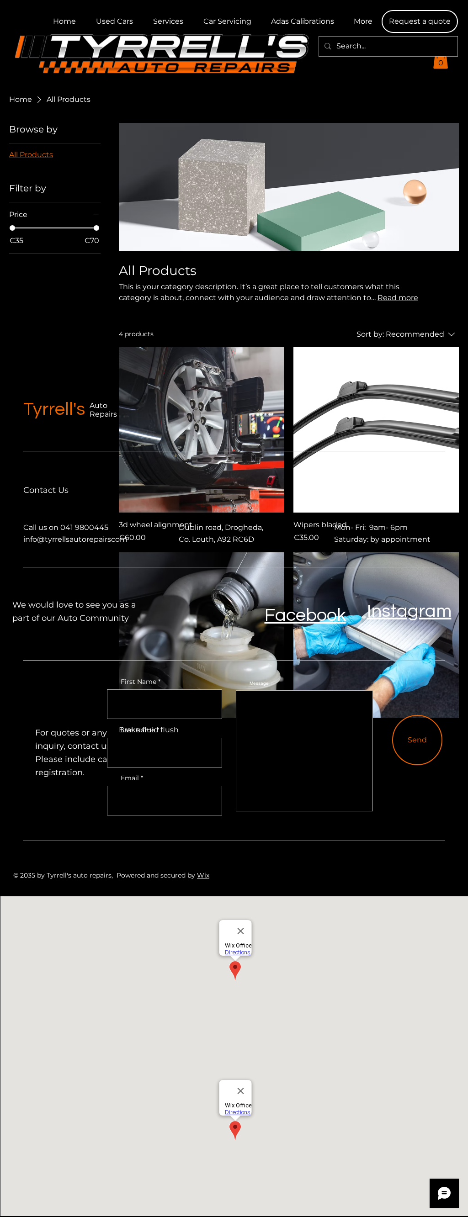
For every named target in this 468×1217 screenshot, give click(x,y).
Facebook (305, 615)
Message (259, 683)
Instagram (409, 611)
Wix (203, 875)
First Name (138, 681)
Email (130, 778)
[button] (420, 21)
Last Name (138, 730)
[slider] (12, 227)
